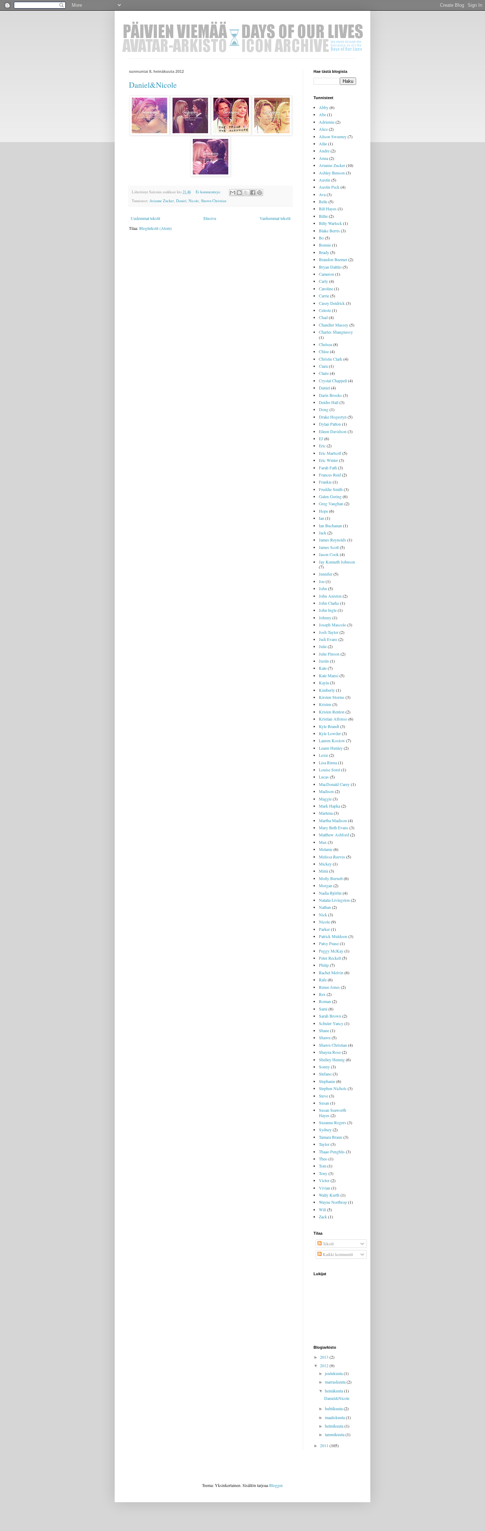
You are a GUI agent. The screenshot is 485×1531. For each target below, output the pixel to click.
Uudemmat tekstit (145, 218)
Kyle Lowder (330, 733)
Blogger (275, 1485)
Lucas (324, 777)
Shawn (325, 1037)
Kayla (324, 682)
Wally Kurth (329, 1195)
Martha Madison (333, 820)
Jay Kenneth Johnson (337, 562)
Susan (324, 1103)
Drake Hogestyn (333, 417)
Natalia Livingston (334, 900)
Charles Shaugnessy (336, 332)
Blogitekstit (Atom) (155, 228)
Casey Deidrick (332, 303)
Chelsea (325, 344)
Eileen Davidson (333, 431)
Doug (323, 409)
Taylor (324, 1144)
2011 (324, 1445)
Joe (322, 581)
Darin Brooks (330, 395)
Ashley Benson (332, 173)
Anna (323, 158)
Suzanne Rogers (332, 1122)
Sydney (325, 1129)
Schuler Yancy (331, 1023)
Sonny (324, 1066)
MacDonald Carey (334, 784)
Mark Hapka (329, 806)
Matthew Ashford (334, 834)
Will (322, 1209)
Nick (323, 914)
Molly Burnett (331, 878)
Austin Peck (329, 187)
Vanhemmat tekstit (275, 218)
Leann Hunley (331, 748)
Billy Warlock (330, 223)
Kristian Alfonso (333, 719)
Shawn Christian (213, 200)
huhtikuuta (334, 1408)
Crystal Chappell (333, 380)
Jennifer (325, 574)
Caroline (326, 288)
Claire (324, 373)
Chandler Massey (333, 325)
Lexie (323, 755)
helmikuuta (334, 1426)
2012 (324, 1365)
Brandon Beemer (333, 259)
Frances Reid (330, 475)
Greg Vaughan (331, 503)
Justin (324, 661)
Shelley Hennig (332, 1059)
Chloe (324, 351)
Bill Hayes (328, 208)
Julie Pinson (329, 654)
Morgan (325, 885)
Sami (323, 1009)
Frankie (325, 482)
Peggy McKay (331, 951)
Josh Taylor (328, 632)
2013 (324, 1357)
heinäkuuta (334, 1390)
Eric (322, 445)
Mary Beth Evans (333, 827)
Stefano (325, 1074)
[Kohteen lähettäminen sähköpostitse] (232, 192)
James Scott (329, 547)
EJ (321, 438)
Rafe (323, 979)
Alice (323, 129)
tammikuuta (335, 1434)
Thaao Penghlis (332, 1151)
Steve (323, 1096)
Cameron (326, 274)
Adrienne (326, 122)
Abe (322, 114)
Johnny (325, 617)
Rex (322, 994)
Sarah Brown (330, 1016)
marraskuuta (336, 1382)
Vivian (324, 1188)
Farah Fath (328, 467)
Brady (324, 252)
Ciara (323, 366)
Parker (324, 929)
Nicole (194, 200)
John (323, 588)
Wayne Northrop (333, 1202)
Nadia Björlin (330, 893)
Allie (323, 143)
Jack (322, 532)
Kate (323, 668)
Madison (326, 791)
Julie (323, 646)
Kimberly (327, 690)
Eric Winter (328, 460)
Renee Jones (329, 987)
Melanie (325, 849)
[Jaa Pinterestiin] (259, 192)
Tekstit (328, 1243)
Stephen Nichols (333, 1088)
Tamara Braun (330, 1137)
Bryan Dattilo (330, 267)
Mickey (325, 864)
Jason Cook (329, 554)
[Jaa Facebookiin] (252, 192)
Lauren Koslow (332, 740)
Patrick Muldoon (333, 936)
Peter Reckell (330, 958)
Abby (323, 107)
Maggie (325, 799)
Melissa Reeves (332, 856)
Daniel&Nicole (153, 85)
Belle (323, 201)
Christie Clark (330, 359)
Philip (324, 965)
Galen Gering (330, 496)
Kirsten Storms (331, 697)
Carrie (324, 295)
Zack (323, 1216)
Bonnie (325, 245)
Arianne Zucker (161, 200)
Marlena (326, 813)
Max (323, 842)
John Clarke (329, 603)
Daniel (181, 200)
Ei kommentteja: (209, 191)
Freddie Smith (331, 489)
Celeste (325, 310)
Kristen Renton (331, 712)
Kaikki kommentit (337, 1254)
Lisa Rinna (328, 762)
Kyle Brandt (329, 726)
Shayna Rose (330, 1052)
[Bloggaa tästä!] (239, 192)
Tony (323, 1173)
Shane (324, 1030)
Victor (324, 1180)
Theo (323, 1158)
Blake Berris (329, 230)
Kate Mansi (328, 675)
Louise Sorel (329, 769)
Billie (323, 216)
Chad (323, 317)
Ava (322, 194)
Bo (321, 238)
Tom (322, 1166)
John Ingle (328, 610)
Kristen (325, 704)
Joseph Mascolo (332, 624)
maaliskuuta (335, 1417)
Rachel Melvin (331, 972)
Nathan (325, 907)
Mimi (323, 871)
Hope (323, 511)
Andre (324, 150)
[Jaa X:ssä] (246, 192)
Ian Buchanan (330, 525)
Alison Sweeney (333, 136)
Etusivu (209, 218)
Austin (324, 180)
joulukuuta (334, 1373)
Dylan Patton (330, 424)
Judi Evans (328, 639)
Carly (323, 281)
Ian (321, 518)
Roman (325, 1001)
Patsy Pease (329, 943)
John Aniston (330, 596)
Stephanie (327, 1081)
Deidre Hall (328, 402)
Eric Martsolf (330, 453)
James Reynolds (332, 540)
